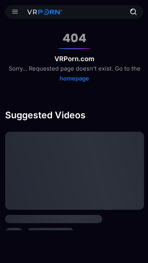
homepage (74, 78)
